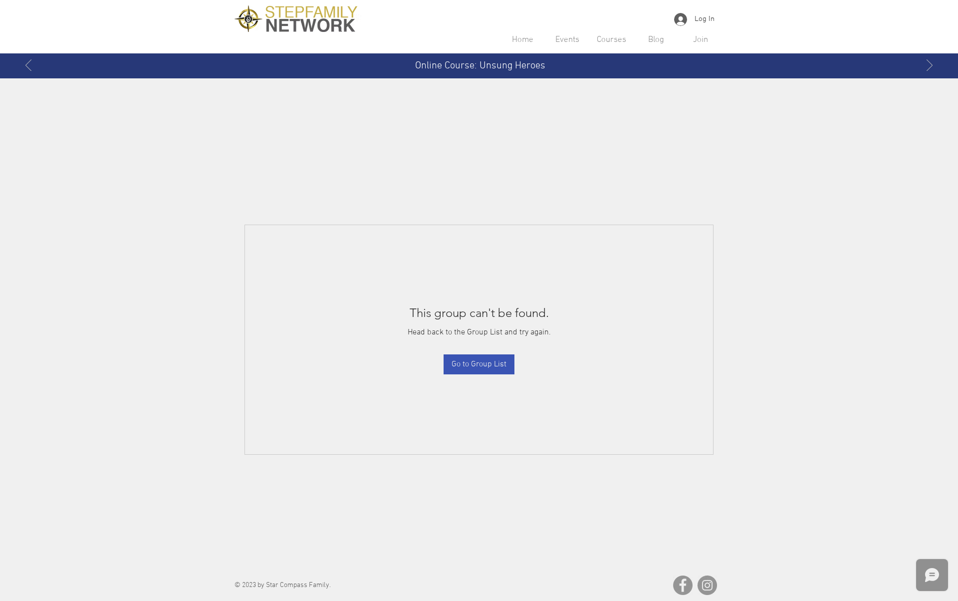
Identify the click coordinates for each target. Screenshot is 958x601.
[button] (567, 40)
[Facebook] (683, 585)
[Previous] (28, 65)
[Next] (930, 65)
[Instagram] (707, 585)
